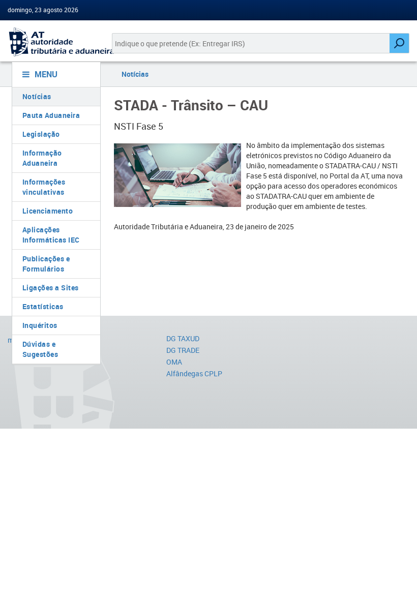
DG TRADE (182, 350)
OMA (174, 362)
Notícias (36, 96)
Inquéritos (39, 325)
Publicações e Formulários (46, 264)
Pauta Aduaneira (51, 115)
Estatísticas (43, 306)
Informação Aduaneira (42, 158)
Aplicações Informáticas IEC (51, 235)
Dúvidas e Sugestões (40, 349)
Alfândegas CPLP (194, 373)
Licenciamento (47, 211)
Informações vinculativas (44, 187)
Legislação (41, 134)
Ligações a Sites (50, 287)
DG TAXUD (182, 338)
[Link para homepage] (52, 41)
